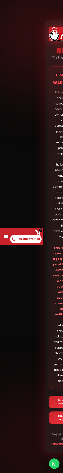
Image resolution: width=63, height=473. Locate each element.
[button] (6, 236)
